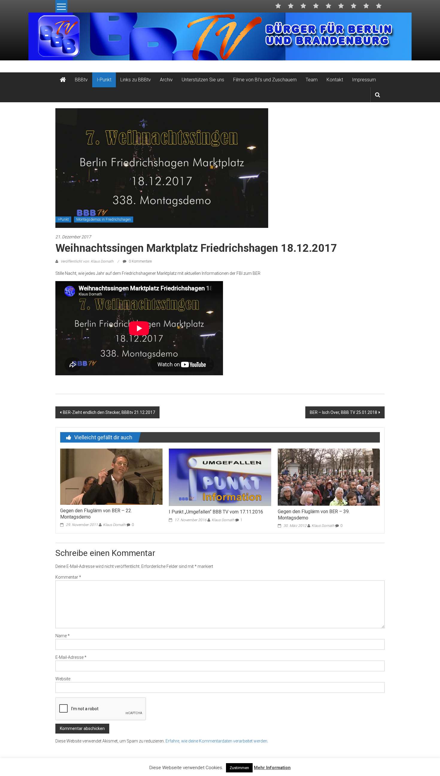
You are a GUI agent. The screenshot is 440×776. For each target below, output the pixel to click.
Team (312, 80)
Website (62, 678)
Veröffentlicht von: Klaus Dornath (87, 261)
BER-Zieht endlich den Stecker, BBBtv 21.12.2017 (109, 412)
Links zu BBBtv (135, 80)
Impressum (364, 80)
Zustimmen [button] (239, 768)
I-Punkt (104, 80)
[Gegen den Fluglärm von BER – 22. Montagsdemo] (111, 476)
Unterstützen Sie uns (203, 80)
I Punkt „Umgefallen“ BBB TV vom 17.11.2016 (216, 512)
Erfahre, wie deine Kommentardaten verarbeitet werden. (217, 741)
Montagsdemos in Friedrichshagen (103, 219)
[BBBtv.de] (62, 79)
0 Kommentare (140, 261)
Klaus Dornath (114, 525)
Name (62, 635)
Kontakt (335, 80)
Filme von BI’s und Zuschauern (265, 80)
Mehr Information (272, 767)
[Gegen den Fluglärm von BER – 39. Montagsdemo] (329, 476)
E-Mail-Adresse (71, 657)
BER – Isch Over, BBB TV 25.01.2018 (343, 412)
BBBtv (81, 80)
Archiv (166, 80)
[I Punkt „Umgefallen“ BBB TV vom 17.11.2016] (220, 477)
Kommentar (68, 577)
